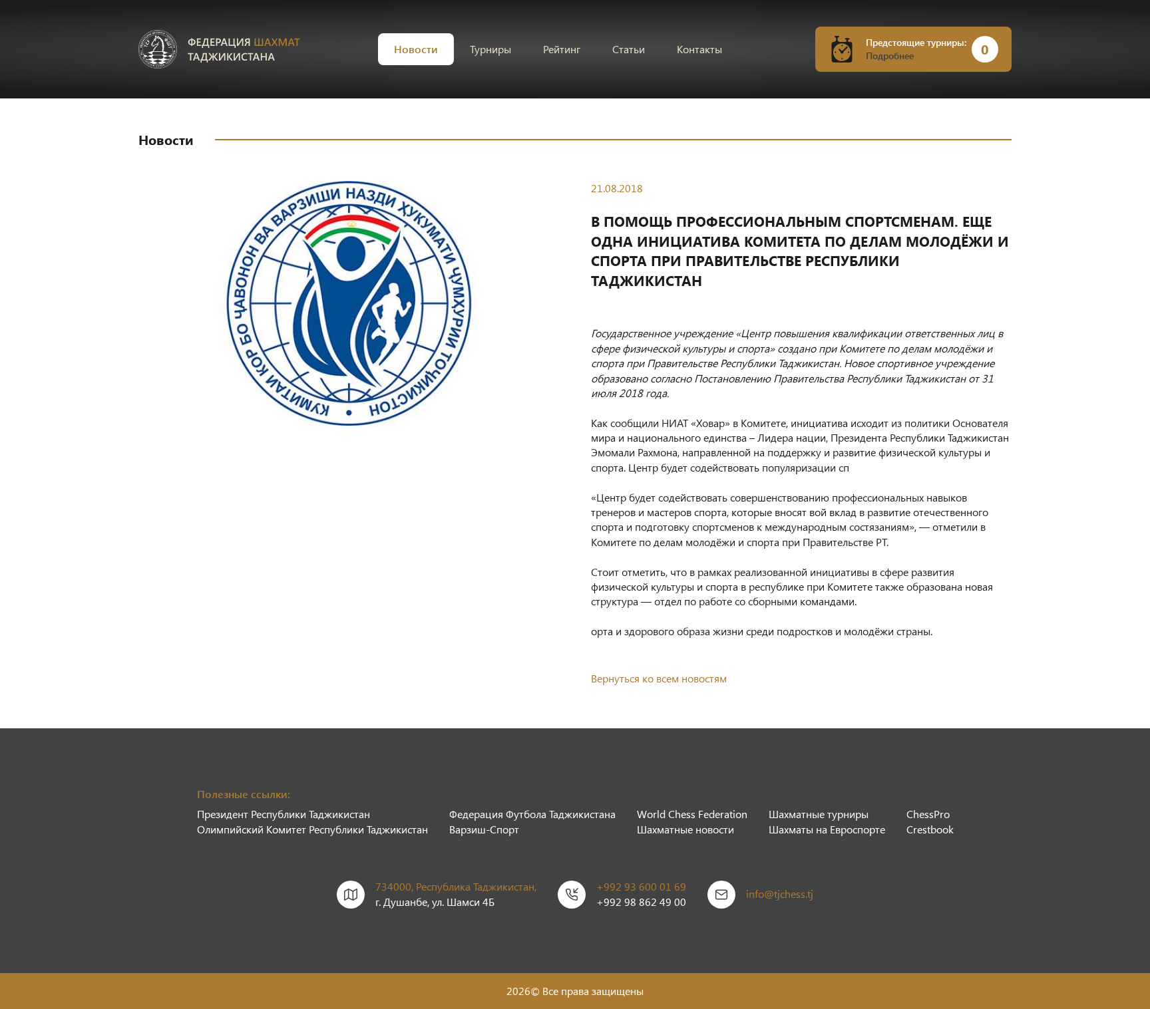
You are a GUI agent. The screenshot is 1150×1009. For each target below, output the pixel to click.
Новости (416, 49)
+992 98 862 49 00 (641, 902)
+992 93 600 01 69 (641, 886)
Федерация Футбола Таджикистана (532, 814)
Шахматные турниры (818, 814)
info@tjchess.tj (779, 894)
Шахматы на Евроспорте (827, 829)
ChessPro (928, 814)
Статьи (628, 49)
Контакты (699, 49)
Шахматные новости (685, 829)
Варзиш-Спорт (484, 829)
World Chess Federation (692, 814)
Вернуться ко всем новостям (659, 678)
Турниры (490, 49)
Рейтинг (561, 49)
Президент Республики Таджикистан (283, 814)
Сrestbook (930, 829)
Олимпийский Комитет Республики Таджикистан (312, 829)
